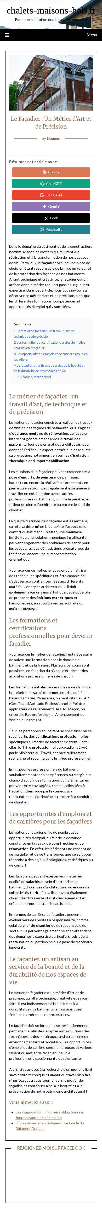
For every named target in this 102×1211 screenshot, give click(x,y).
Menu (92, 34)
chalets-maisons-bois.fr (51, 11)
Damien (53, 138)
